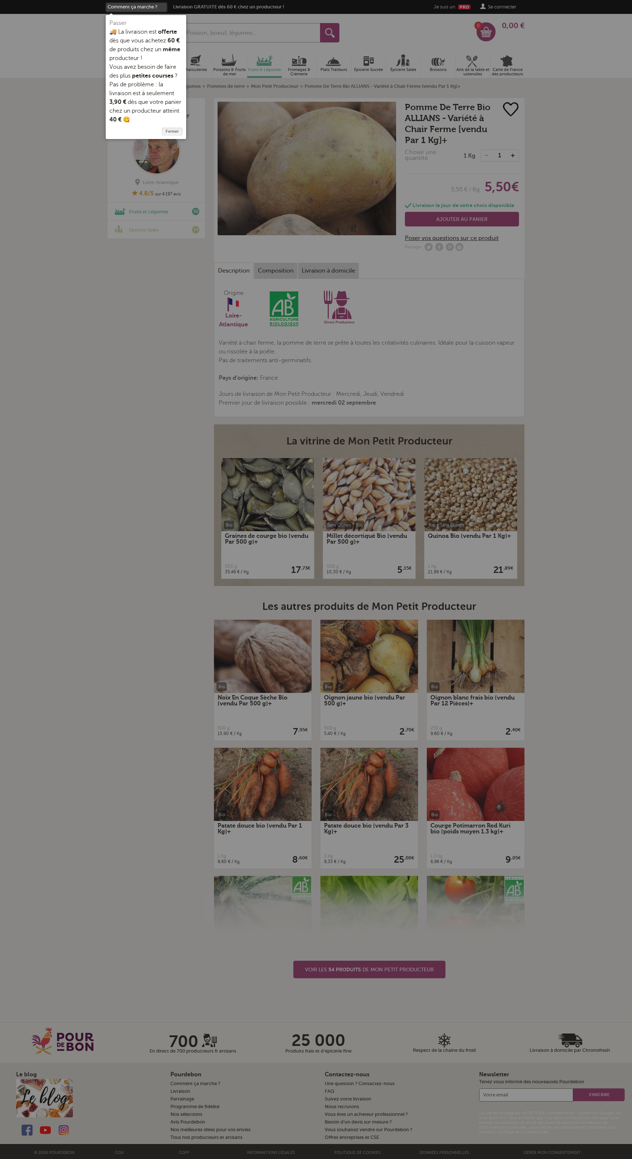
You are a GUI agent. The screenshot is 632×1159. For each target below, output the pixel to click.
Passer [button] (118, 23)
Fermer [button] (172, 131)
